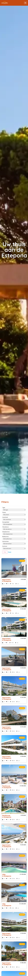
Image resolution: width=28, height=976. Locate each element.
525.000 (24, 933)
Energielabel (5, 522)
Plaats (4, 512)
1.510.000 (23, 874)
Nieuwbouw (5, 526)
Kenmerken (5, 541)
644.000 (23, 844)
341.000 (24, 638)
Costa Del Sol (22, 560)
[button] (25, 3)
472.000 (23, 727)
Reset (9, 552)
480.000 (23, 962)
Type (3, 507)
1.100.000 (23, 785)
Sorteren (4, 546)
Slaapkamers (6, 531)
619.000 (24, 815)
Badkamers (5, 536)
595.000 (24, 756)
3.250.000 (23, 903)
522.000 (23, 697)
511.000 (24, 579)
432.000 (23, 609)
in (6, 581)
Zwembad (5, 517)
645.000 (24, 668)
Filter (5, 552)
